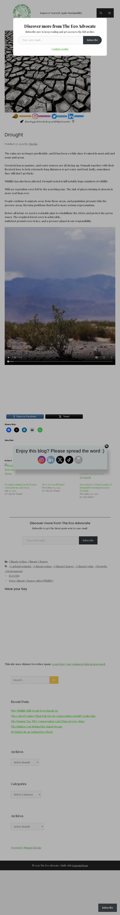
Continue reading (60, 49)
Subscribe (92, 40)
